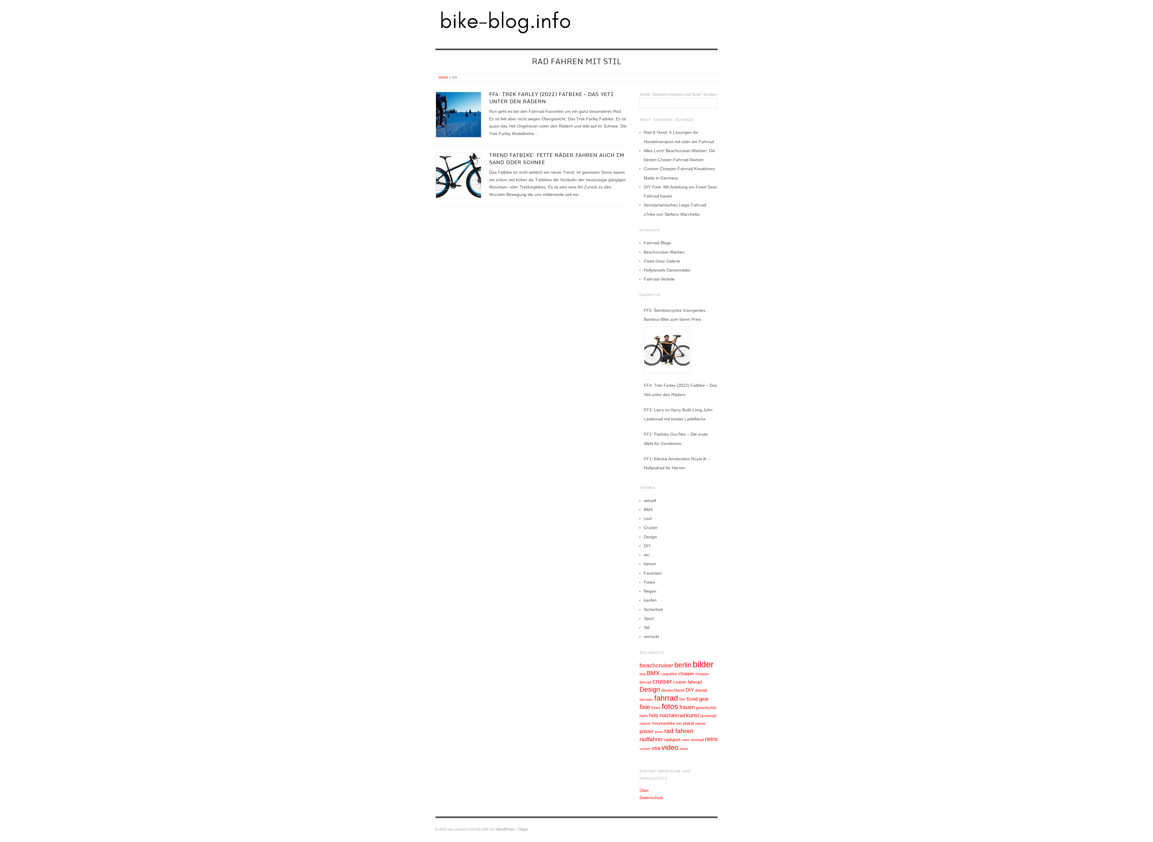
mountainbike (663, 723)
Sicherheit (653, 609)
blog (643, 674)
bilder (703, 664)
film (682, 699)
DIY (647, 545)
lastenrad (708, 716)
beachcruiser (656, 665)
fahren (650, 563)
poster (647, 731)
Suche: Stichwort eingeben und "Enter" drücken (678, 94)
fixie (645, 707)
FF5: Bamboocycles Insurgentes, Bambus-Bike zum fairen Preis (675, 315)
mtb (679, 723)
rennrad (697, 740)
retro (711, 739)
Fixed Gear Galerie (662, 261)
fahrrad (666, 698)
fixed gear (698, 699)
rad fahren (679, 731)
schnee (645, 748)
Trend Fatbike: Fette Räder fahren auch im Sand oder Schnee (556, 158)
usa (656, 748)
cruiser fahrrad (687, 682)
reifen (686, 740)
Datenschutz (651, 797)
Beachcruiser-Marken (664, 252)
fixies (656, 707)
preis (659, 732)
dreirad (701, 690)
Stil (646, 627)
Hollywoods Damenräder (667, 270)
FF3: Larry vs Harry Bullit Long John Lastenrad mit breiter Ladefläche (678, 414)
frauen (687, 707)
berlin (682, 665)
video (669, 747)
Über (644, 790)
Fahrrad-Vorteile (659, 279)
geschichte (706, 707)
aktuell (650, 500)
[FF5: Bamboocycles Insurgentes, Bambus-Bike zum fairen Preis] (667, 350)
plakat (688, 723)
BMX (648, 509)
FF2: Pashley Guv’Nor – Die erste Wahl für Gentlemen (676, 439)
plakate (700, 723)
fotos (670, 706)
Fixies (649, 582)
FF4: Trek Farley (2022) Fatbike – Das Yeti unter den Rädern (551, 97)
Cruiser (651, 527)
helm (644, 716)
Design (650, 536)
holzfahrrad (672, 715)
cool (648, 518)
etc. (647, 554)
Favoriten (653, 573)
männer (645, 723)
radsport (672, 739)
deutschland (672, 690)
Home (443, 77)
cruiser (662, 681)
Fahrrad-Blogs (657, 242)
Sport (649, 618)
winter (683, 748)
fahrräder (646, 699)
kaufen (650, 600)
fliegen (650, 591)
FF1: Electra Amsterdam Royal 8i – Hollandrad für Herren (677, 463)
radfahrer (651, 739)
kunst (692, 715)
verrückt (651, 636)
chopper (686, 673)
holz (653, 715)
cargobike (669, 674)
